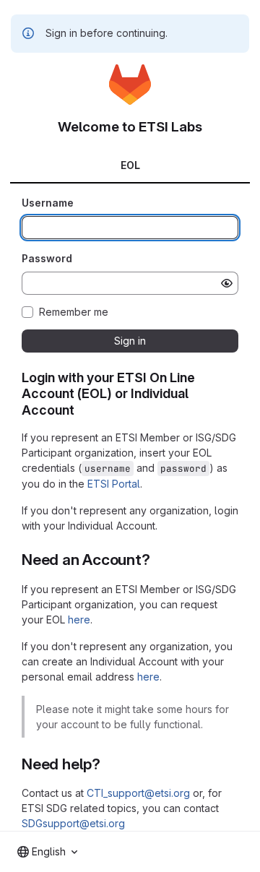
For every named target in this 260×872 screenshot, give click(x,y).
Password (47, 258)
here (79, 619)
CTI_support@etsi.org (138, 793)
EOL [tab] (130, 165)
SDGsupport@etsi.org (73, 823)
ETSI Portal (113, 484)
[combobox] (47, 851)
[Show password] (226, 283)
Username (48, 203)
